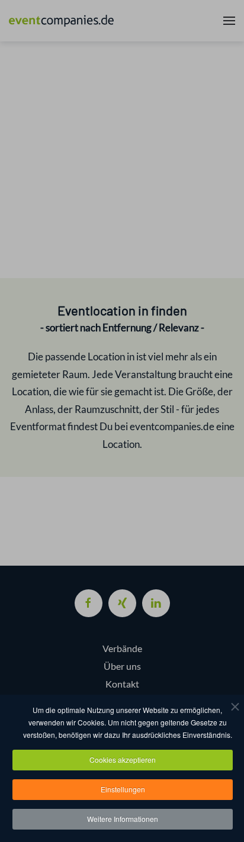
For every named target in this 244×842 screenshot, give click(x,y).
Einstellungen (123, 789)
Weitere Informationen (122, 819)
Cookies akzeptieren (122, 759)
